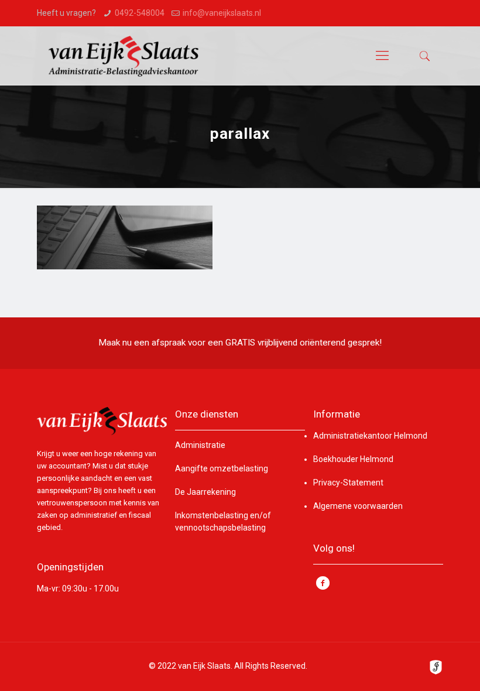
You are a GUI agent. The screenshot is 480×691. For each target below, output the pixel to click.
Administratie (200, 445)
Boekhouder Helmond (353, 459)
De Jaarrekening (205, 492)
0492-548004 (139, 13)
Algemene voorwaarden (358, 506)
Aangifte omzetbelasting (221, 468)
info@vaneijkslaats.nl (222, 13)
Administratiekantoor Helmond (370, 435)
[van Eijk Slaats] (123, 55)
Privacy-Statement (348, 482)
